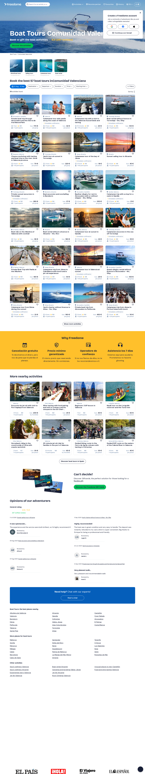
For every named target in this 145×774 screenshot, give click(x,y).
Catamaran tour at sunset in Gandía (87, 233)
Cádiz (12, 652)
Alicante (55, 613)
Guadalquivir (57, 649)
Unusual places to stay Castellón (107, 667)
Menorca (13, 646)
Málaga (12, 649)
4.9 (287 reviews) (62, 39)
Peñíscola (13, 625)
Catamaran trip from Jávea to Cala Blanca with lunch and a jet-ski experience (55, 271)
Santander (56, 640)
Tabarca (13, 628)
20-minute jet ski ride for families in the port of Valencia (55, 444)
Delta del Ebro (57, 643)
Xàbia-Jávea (57, 622)
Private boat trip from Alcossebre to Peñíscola (85, 308)
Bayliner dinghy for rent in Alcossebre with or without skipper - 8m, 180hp (86, 196)
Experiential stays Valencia (20, 673)
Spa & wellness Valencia (19, 667)
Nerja (54, 646)
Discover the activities (21, 45)
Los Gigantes (99, 646)
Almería (55, 658)
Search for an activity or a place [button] (39, 4)
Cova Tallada (99, 616)
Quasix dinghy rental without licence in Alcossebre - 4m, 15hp (119, 271)
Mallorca (13, 640)
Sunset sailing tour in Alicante (119, 156)
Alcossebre (98, 619)
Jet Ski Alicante (58, 673)
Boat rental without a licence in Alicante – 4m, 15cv (56, 233)
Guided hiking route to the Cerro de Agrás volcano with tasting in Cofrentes (87, 445)
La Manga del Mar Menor (61, 655)
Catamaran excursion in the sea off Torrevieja (120, 233)
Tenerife (97, 640)
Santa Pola (14, 631)
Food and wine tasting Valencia (106, 670)
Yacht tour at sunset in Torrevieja (52, 157)
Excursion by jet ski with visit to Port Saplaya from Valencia (24, 406)
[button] (140, 769)
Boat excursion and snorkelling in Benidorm (56, 195)
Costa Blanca (99, 625)
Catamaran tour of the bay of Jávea (87, 157)
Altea (54, 631)
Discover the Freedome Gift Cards (90, 487)
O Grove (97, 643)
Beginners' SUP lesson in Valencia (85, 406)
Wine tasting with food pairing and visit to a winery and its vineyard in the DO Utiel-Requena (55, 408)
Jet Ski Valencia (16, 676)
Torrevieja (56, 628)
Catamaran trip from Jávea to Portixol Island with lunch (119, 308)
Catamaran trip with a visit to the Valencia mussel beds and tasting (87, 121)
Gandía (55, 616)
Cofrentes (56, 619)
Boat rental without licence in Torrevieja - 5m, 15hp (119, 120)
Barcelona (14, 655)
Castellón (98, 613)
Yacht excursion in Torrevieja (91, 546)
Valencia (13, 616)
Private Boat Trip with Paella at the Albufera (23, 270)
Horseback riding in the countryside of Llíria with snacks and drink (21, 445)
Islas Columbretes (59, 625)
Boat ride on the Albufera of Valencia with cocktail (22, 233)
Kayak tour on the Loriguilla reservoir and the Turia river (118, 406)
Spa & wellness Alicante (19, 670)
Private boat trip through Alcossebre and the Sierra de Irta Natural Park (23, 121)
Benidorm (13, 619)
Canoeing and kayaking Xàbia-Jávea (66, 670)
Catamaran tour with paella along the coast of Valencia (54, 120)
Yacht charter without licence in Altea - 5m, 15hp (56, 308)
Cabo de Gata (15, 658)
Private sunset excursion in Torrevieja (22, 195)
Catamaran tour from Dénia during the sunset (22, 308)
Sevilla (12, 643)
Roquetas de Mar (101, 655)
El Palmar (98, 622)
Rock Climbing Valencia (61, 676)
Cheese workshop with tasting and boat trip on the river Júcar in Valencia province (24, 158)
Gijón (96, 652)
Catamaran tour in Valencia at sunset (87, 270)
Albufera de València (18, 613)
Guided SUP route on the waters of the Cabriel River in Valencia (120, 444)
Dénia (12, 622)
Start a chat (72, 598)
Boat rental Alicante (60, 667)
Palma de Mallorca (59, 652)
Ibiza (96, 649)
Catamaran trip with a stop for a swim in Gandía (120, 195)
